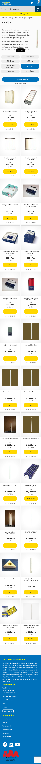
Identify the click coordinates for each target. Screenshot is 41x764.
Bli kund (4, 722)
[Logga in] (32, 3)
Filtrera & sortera (22, 79)
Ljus (25, 18)
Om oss (4, 707)
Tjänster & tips (7, 736)
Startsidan (4, 18)
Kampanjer (5, 733)
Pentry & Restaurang (15, 18)
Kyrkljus (31, 18)
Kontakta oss (6, 719)
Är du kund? (20, 14)
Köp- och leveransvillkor (10, 696)
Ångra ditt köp (8, 711)
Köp (8, 125)
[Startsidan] (6, 3)
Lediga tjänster (7, 729)
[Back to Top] (37, 750)
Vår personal (6, 726)
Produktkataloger (7, 700)
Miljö (3, 703)
